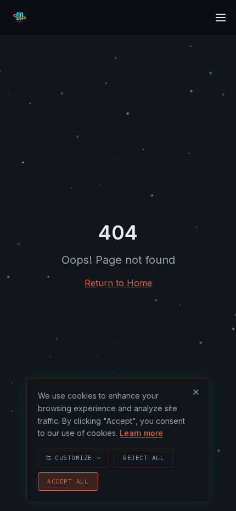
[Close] (196, 392)
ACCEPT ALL (68, 481)
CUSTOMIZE (73, 458)
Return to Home (118, 282)
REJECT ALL (144, 458)
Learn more (141, 433)
